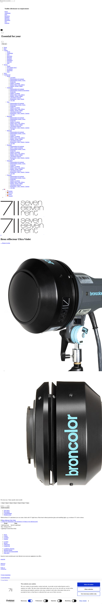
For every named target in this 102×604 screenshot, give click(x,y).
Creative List (7, 74)
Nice (8, 63)
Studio (8, 66)
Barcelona (9, 56)
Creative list (7, 546)
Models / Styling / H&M (16, 86)
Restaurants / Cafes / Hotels (17, 99)
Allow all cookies (88, 584)
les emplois (10, 69)
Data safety (6, 553)
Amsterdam (10, 53)
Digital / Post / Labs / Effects (17, 84)
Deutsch (10, 192)
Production (13, 82)
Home (5, 47)
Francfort (9, 62)
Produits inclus (7, 514)
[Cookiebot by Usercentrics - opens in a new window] (10, 601)
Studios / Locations (15, 83)
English (10, 191)
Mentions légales (8, 550)
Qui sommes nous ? (12, 67)
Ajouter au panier (5, 507)
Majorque (9, 57)
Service (6, 64)
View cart (4, 44)
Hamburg (9, 59)
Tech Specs (7, 510)
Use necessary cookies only (88, 594)
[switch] (46, 601)
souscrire (3, 559)
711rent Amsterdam (5, 575)
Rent (5, 49)
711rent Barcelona (5, 577)
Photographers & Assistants (17, 79)
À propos (6, 537)
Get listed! (12, 77)
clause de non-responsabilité (11, 551)
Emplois (6, 539)
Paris (8, 54)
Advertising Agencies (15, 97)
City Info (12, 100)
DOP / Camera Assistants (16, 147)
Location (6, 541)
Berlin (8, 51)
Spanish (10, 196)
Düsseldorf (10, 60)
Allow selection (88, 589)
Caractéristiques (8, 513)
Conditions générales (9, 548)
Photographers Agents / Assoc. (18, 80)
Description (7, 512)
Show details (83, 601)
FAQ (8, 72)
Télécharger (7, 544)
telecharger (10, 70)
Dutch (10, 194)
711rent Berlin (4, 580)
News (5, 73)
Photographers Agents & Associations (19, 90)
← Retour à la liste (5, 243)
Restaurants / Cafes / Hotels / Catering (19, 113)
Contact (6, 50)
